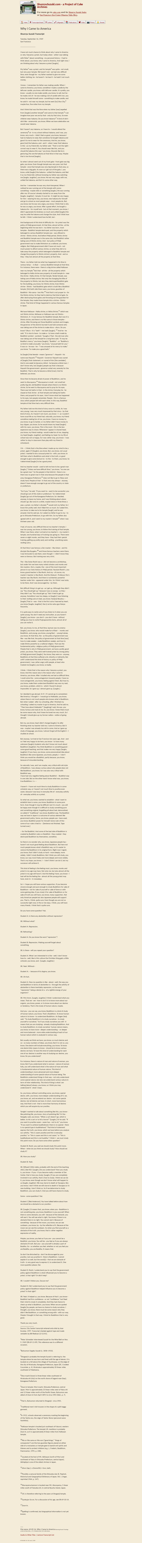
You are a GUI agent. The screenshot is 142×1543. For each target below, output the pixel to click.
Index (24, 22)
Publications (71, 22)
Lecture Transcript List (45, 1535)
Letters (48, 22)
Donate (100, 22)
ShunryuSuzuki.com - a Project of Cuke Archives (60, 6)
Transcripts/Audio (36, 22)
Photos (91, 22)
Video (82, 22)
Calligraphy (58, 22)
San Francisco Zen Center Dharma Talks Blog (58, 15)
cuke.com (57, 12)
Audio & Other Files (28, 1535)
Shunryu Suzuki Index (77, 12)
